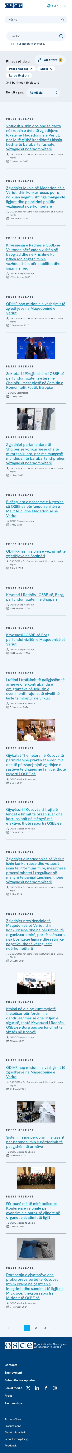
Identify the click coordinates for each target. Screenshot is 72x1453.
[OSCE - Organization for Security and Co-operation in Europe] (13, 5)
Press (8, 1396)
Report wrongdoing (16, 1439)
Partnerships (14, 1403)
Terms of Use (13, 1419)
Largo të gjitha (19, 75)
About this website (16, 1432)
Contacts (11, 1365)
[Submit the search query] (61, 36)
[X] (28, 1388)
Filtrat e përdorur (18, 61)
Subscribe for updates (20, 1380)
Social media (13, 1388)
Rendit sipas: (15, 92)
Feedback (11, 1445)
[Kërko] (63, 19)
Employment (13, 1373)
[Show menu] (65, 6)
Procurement (13, 1426)
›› (64, 1328)
